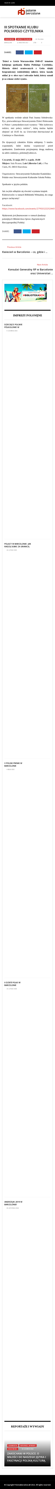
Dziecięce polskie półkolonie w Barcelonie (13, 327)
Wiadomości (9, 39)
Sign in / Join (9, 3)
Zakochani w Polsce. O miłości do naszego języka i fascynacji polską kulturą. (26, 1457)
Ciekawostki (12, 1446)
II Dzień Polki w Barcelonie (12, 983)
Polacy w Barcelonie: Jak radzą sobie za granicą (17, 545)
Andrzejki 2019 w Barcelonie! (13, 1203)
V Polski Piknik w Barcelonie (13, 764)
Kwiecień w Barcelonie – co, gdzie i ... (24, 252)
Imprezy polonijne (24, 39)
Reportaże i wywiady (28, 1446)
